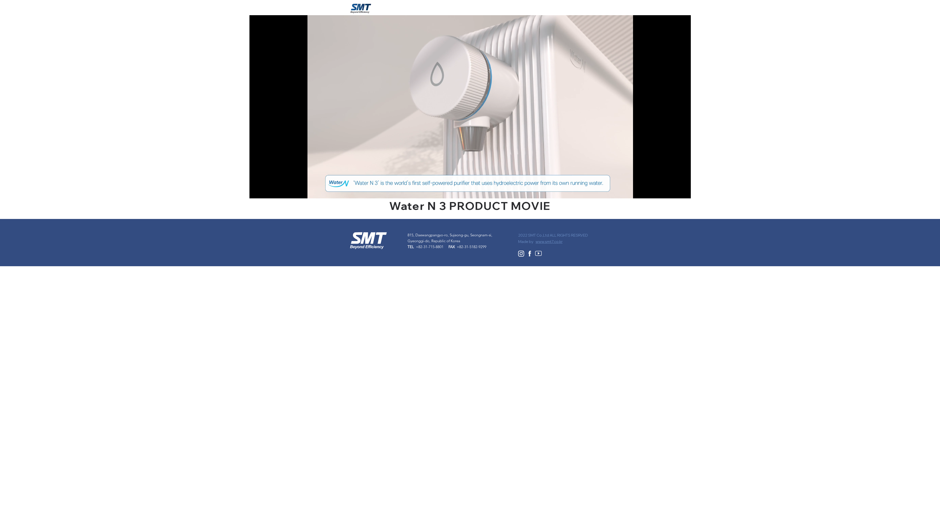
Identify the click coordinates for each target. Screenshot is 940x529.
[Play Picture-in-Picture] (676, 192)
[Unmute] (264, 192)
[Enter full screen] (684, 192)
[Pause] (256, 192)
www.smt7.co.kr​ (549, 241)
